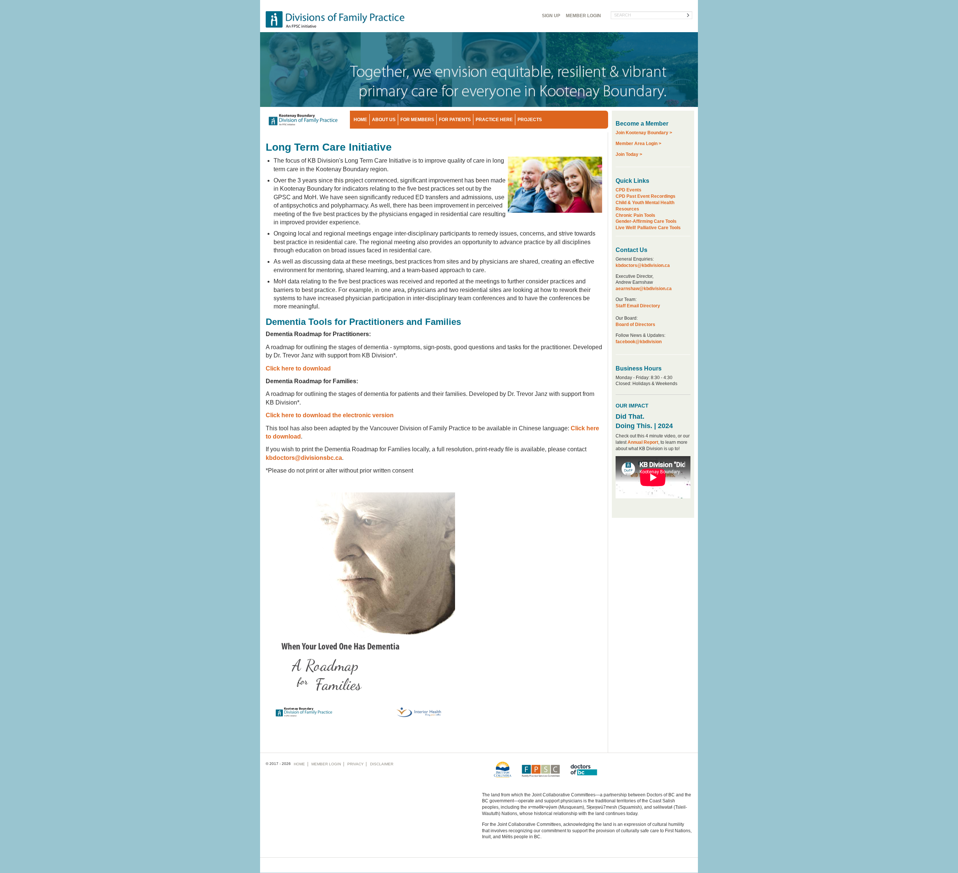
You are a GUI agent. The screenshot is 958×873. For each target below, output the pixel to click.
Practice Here (494, 119)
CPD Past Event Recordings (645, 196)
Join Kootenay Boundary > (644, 132)
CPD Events (628, 190)
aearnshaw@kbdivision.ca (644, 288)
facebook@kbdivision (639, 341)
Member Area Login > (638, 143)
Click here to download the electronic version (330, 415)
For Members (417, 119)
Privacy (355, 764)
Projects (530, 119)
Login (583, 15)
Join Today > (629, 154)
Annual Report (643, 442)
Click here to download (298, 368)
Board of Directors (635, 324)
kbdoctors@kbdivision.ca (643, 265)
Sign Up (551, 15)
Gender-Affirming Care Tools (646, 221)
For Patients (455, 119)
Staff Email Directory (638, 305)
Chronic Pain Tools (635, 215)
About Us (384, 119)
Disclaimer (381, 764)
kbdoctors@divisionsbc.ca (304, 458)
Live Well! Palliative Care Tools (648, 227)
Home (360, 119)
